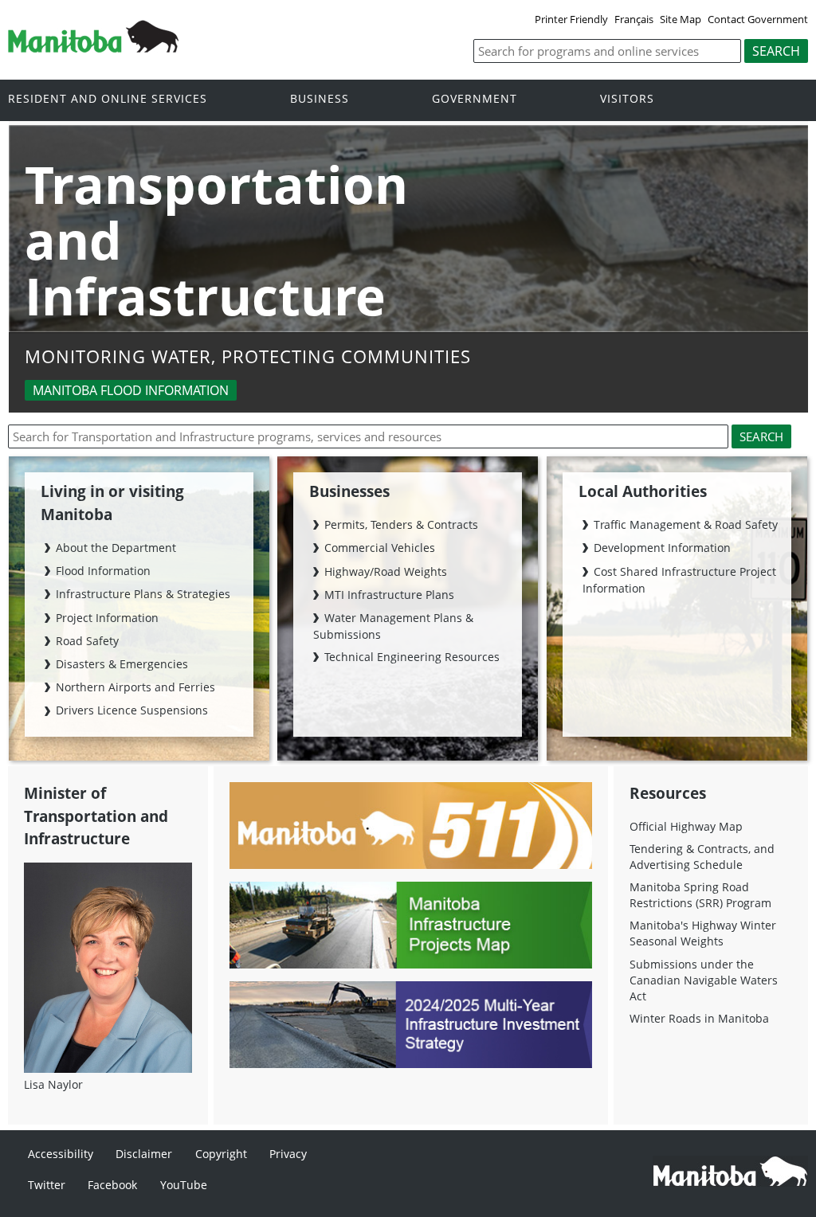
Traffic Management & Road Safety (686, 524)
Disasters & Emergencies (122, 663)
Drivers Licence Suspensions (132, 710)
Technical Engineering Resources (412, 656)
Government (474, 99)
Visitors (627, 99)
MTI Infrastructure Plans (389, 594)
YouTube (183, 1184)
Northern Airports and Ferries (135, 687)
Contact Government (758, 19)
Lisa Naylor (53, 1084)
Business (319, 99)
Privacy (288, 1153)
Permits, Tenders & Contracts (401, 524)
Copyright (221, 1153)
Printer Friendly (571, 19)
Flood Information (103, 570)
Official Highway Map (686, 826)
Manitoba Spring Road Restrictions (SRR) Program (700, 894)
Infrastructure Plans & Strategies (143, 593)
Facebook (112, 1184)
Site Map (680, 19)
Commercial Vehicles (379, 547)
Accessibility (60, 1153)
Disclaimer (144, 1153)
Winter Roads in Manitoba (699, 1018)
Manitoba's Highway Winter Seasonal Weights (703, 933)
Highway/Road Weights (385, 571)
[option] (409, 271)
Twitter (46, 1184)
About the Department (116, 547)
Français (633, 19)
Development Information (662, 547)
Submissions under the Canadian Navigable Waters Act (704, 980)
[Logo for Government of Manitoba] (93, 48)
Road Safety (87, 640)
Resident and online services (107, 99)
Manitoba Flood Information (131, 390)
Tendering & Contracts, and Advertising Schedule (702, 856)
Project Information (107, 617)
